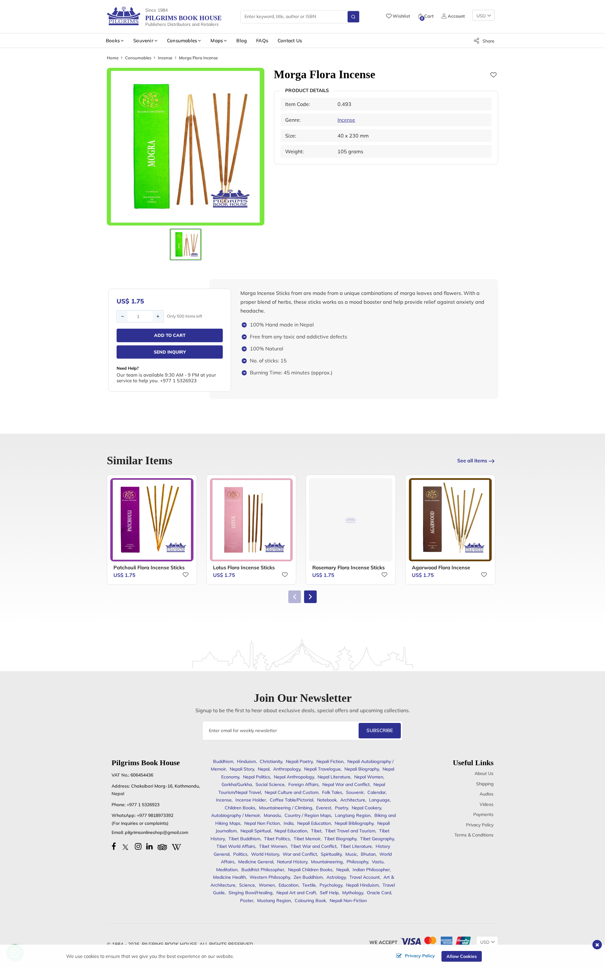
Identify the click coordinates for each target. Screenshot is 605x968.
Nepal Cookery (366, 808)
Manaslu (272, 815)
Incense (165, 57)
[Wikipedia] (176, 846)
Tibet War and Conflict (314, 846)
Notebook (327, 800)
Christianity (271, 761)
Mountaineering (327, 862)
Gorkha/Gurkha (237, 784)
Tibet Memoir (307, 839)
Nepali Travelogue (322, 769)
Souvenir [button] (143, 41)
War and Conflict (300, 854)
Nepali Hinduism (362, 885)
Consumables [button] (182, 41)
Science (247, 885)
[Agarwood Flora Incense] (450, 519)
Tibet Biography (340, 839)
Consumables (138, 57)
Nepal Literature (334, 777)
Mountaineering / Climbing (285, 808)
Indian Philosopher (371, 869)
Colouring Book (310, 900)
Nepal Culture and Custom (291, 792)
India (288, 823)
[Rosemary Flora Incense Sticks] (350, 519)
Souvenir (355, 792)
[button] (310, 596)
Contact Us (290, 41)
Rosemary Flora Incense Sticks (348, 567)
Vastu (377, 862)
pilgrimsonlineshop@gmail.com (156, 832)
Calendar (376, 792)
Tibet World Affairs (235, 846)
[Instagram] (138, 846)
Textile (309, 885)
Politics (240, 854)
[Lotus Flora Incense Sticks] (251, 519)
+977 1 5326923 (143, 804)
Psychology (331, 885)
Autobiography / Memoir (235, 815)
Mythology (352, 892)
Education (288, 885)
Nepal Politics (256, 777)
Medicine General (255, 862)
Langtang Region (353, 815)
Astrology (336, 877)
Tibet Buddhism (244, 839)
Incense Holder (250, 800)
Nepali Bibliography (354, 823)
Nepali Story (242, 769)
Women (267, 885)
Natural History (292, 862)
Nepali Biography (361, 769)
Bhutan (368, 854)
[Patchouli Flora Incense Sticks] (151, 519)
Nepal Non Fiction (262, 823)
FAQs (262, 41)
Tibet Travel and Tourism (350, 831)
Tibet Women (273, 846)
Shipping (484, 784)
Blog (241, 41)
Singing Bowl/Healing (250, 892)
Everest (323, 808)
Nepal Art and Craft (296, 892)
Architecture (352, 800)
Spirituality (331, 854)
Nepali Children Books (310, 869)
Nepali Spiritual (255, 831)
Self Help (329, 892)
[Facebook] (114, 846)
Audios (486, 794)
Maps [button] (216, 41)
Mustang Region (274, 900)
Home (112, 57)
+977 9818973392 (155, 815)
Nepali (342, 869)
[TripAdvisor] (162, 846)
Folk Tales (332, 792)
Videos (486, 804)
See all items (472, 460)
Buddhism (223, 761)
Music (351, 854)
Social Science (270, 784)
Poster (246, 900)
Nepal (263, 769)
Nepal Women (368, 777)
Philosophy (357, 862)
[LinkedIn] (149, 846)
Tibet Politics (277, 839)
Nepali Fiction (329, 761)
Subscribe (379, 730)
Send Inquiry (170, 352)
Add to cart (170, 335)
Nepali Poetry (299, 761)
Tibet (316, 831)
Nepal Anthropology (294, 777)
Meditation (227, 869)
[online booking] (435, 941)
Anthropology (286, 769)
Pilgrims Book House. (170, 944)
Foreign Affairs (303, 784)
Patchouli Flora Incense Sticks (149, 567)
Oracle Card (379, 892)
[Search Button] (353, 16)
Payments (483, 814)
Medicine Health (229, 877)
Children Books (240, 808)
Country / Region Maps (308, 815)
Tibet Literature (356, 846)
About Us (484, 773)
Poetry (341, 808)
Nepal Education (290, 831)
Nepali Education (314, 823)
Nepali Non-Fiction (348, 900)
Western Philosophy (270, 877)
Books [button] (113, 41)
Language (379, 800)
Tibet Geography (377, 839)
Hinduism (246, 761)
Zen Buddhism (308, 877)
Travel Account (364, 877)
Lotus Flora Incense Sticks (244, 567)
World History (265, 854)
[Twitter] (125, 846)
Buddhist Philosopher (262, 869)
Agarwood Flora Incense (441, 567)
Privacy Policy (479, 825)
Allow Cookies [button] (462, 956)
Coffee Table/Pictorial (291, 800)
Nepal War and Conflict (346, 784)
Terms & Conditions (473, 835)
